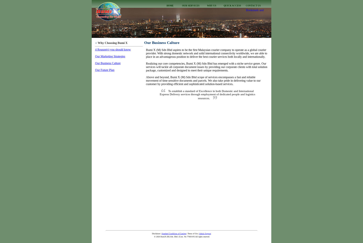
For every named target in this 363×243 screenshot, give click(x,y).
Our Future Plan (104, 70)
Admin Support (205, 234)
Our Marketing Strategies (110, 56)
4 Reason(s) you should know (113, 49)
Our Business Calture (108, 63)
